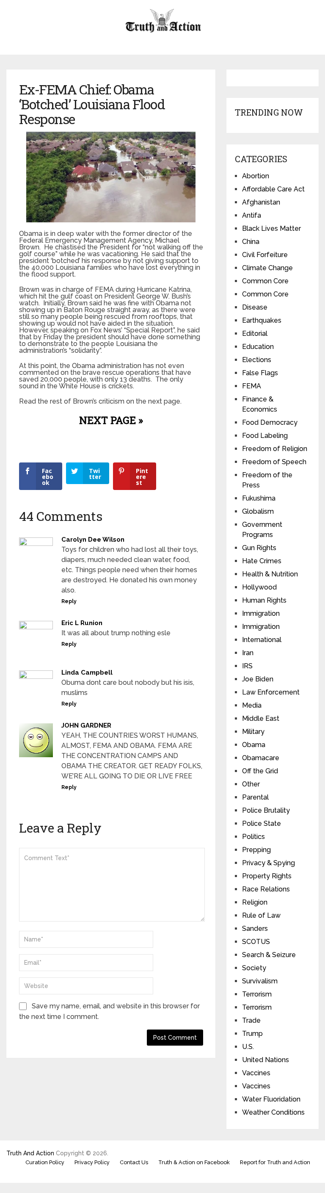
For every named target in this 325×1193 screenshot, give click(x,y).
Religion (254, 902)
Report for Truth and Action (275, 1162)
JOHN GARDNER (86, 725)
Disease (254, 307)
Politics (253, 837)
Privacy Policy (92, 1162)
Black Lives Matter (271, 228)
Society (254, 968)
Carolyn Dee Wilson (92, 539)
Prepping (256, 850)
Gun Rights (259, 548)
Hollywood (259, 587)
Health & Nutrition (270, 574)
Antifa (251, 215)
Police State (261, 823)
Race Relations (266, 889)
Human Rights (264, 600)
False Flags (260, 373)
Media (252, 705)
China (250, 242)
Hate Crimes (261, 561)
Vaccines (256, 1073)
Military (253, 732)
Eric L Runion (81, 623)
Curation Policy (44, 1162)
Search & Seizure (269, 955)
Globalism (258, 511)
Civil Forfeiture (265, 255)
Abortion (255, 176)
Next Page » (111, 420)
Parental (255, 797)
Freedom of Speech (274, 462)
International (261, 640)
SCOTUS (256, 942)
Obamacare (260, 758)
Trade (251, 1020)
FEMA (251, 386)
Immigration (261, 613)
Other (251, 784)
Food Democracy (269, 422)
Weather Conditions (273, 1112)
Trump (252, 1034)
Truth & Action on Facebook (194, 1162)
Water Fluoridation (271, 1099)
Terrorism (257, 994)
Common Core (265, 281)
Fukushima (258, 498)
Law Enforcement (271, 692)
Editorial (254, 333)
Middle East (260, 718)
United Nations (265, 1060)
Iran (247, 653)
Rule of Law (261, 915)
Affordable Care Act (273, 189)
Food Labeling (265, 436)
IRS (247, 666)
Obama (253, 745)
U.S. (248, 1047)
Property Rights (267, 876)
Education (258, 347)
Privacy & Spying (268, 863)
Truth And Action (30, 1153)
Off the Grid (260, 771)
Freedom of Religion (274, 449)
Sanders (255, 929)
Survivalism (260, 981)
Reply (69, 601)
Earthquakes (261, 320)
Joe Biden (257, 679)
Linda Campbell (87, 672)
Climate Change (267, 268)
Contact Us (134, 1162)
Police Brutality (266, 810)
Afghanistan (261, 202)
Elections (256, 360)
